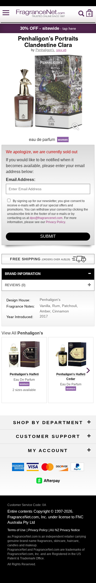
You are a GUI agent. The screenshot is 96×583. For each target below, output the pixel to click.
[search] (81, 13)
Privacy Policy (55, 222)
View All (22, 333)
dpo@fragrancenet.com (46, 217)
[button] (6, 13)
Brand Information (22, 274)
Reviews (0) (15, 285)
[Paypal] (77, 466)
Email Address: (20, 179)
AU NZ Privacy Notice (65, 530)
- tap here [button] (48, 28)
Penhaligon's (45, 50)
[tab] (48, 274)
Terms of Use (16, 530)
